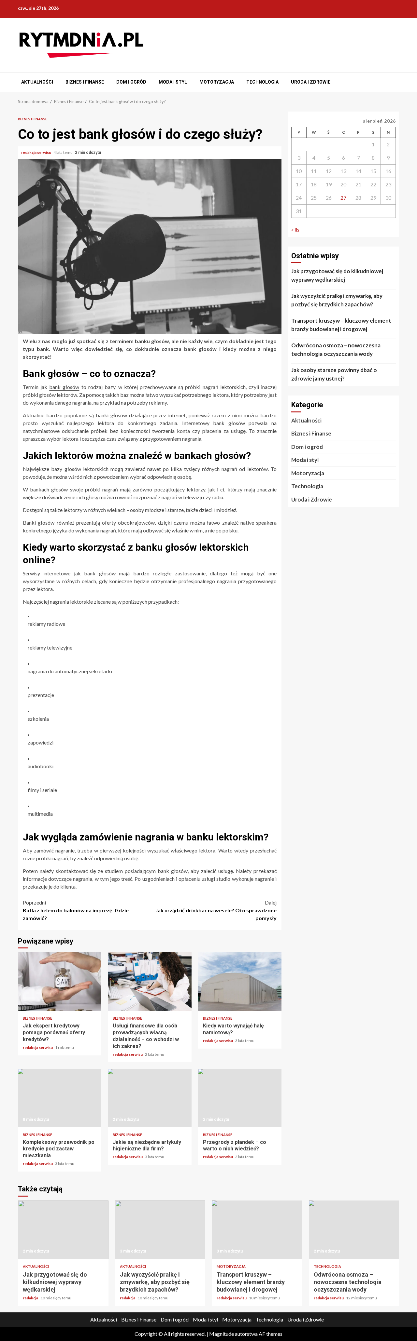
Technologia (262, 82)
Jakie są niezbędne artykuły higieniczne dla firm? (149, 1098)
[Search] (395, 82)
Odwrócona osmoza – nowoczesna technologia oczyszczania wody (336, 349)
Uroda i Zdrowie (310, 82)
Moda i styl (173, 82)
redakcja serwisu (36, 152)
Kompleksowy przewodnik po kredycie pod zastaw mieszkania (59, 1098)
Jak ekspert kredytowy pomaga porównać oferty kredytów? (59, 981)
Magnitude (221, 1334)
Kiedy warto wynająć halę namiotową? (239, 981)
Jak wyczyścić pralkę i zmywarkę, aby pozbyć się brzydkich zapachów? (336, 300)
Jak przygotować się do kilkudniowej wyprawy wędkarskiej (337, 275)
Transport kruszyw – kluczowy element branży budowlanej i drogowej (341, 324)
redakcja (31, 1297)
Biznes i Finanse (84, 82)
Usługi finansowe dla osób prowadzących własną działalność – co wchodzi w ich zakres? (149, 981)
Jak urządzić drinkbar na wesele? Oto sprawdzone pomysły (216, 910)
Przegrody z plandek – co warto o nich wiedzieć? (239, 1098)
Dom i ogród (131, 82)
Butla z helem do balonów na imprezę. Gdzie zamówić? (76, 910)
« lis (295, 229)
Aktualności (37, 82)
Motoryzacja (216, 82)
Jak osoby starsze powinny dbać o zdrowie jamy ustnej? (334, 374)
